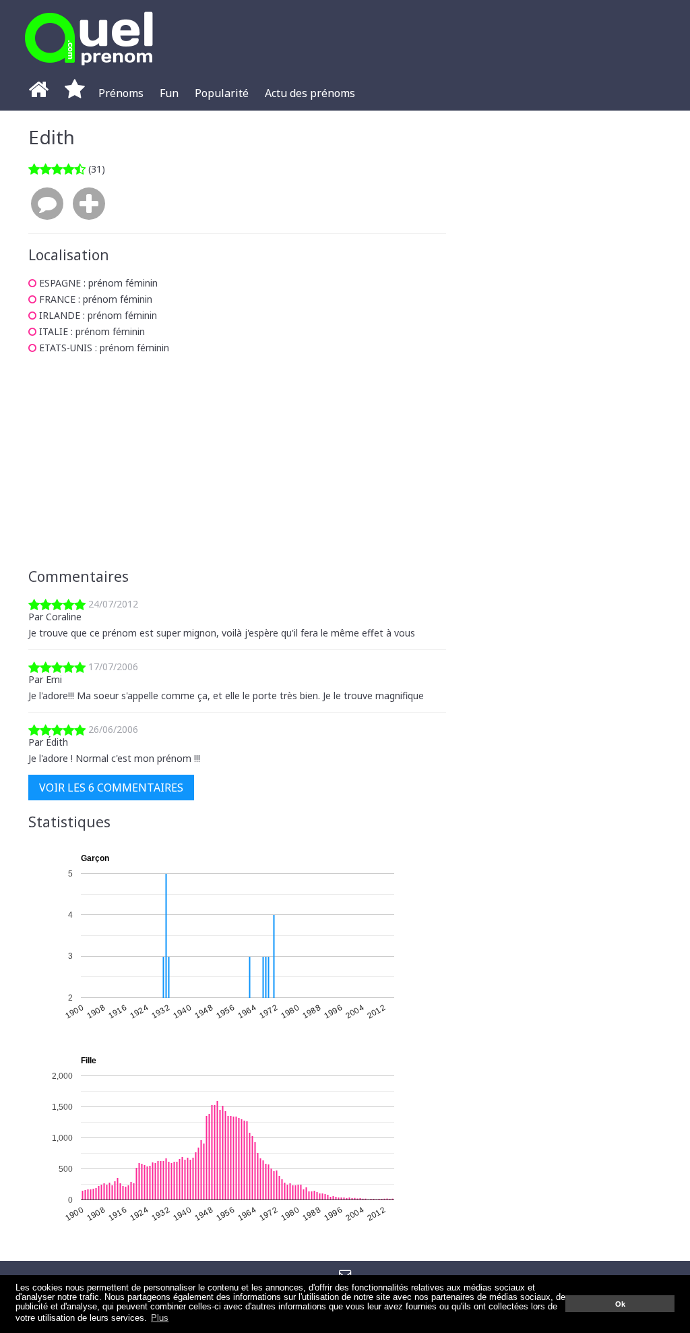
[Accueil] (38, 93)
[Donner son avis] (47, 204)
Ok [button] (620, 1304)
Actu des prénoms (310, 93)
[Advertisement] (237, 461)
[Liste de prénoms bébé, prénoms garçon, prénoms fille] (89, 69)
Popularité (222, 93)
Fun (169, 93)
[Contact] (345, 1274)
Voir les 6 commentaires (111, 787)
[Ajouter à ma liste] (89, 204)
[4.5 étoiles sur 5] (57, 168)
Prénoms (121, 93)
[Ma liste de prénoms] (75, 93)
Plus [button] (159, 1318)
